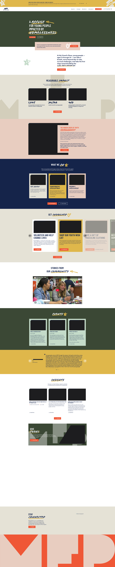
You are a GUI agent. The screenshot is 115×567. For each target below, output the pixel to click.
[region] (57, 290)
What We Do (84, 9)
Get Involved (90, 9)
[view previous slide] (30, 235)
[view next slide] (85, 235)
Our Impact (78, 9)
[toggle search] (111, 9)
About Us (72, 9)
